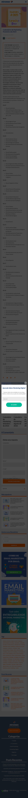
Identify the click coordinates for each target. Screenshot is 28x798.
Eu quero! (14, 404)
